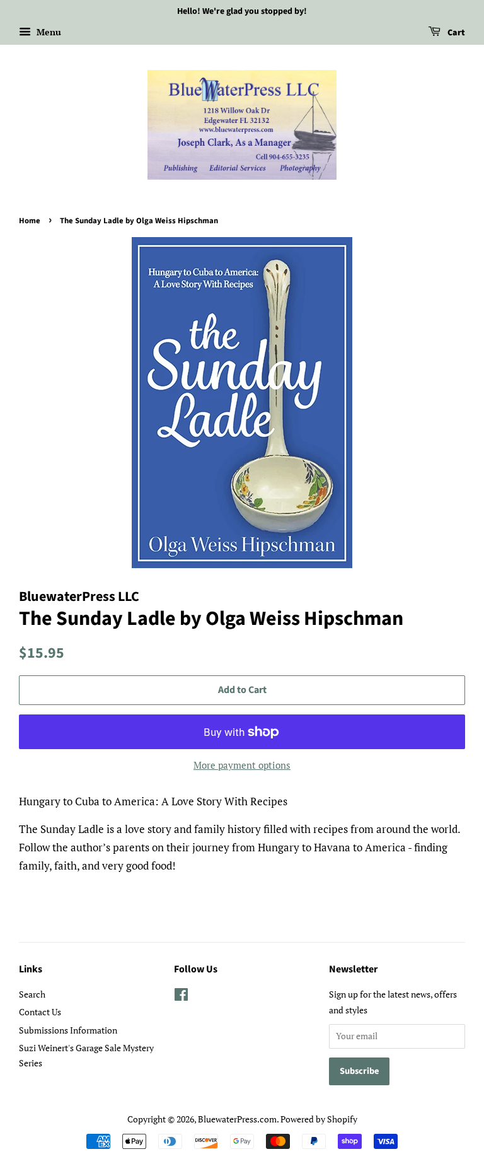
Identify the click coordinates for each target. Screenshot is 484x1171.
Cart (455, 32)
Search (32, 994)
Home (29, 220)
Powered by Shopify (318, 1119)
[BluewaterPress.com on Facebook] (181, 997)
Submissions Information (68, 1030)
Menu (47, 32)
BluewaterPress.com (237, 1119)
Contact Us (40, 1012)
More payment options (242, 765)
